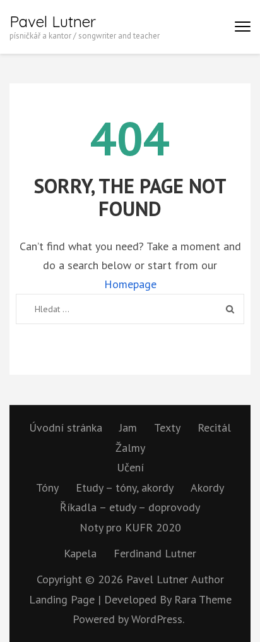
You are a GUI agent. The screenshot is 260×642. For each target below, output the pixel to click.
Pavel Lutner (52, 21)
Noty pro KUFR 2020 (130, 527)
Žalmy (130, 447)
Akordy (207, 487)
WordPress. (157, 619)
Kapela (80, 553)
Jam (128, 427)
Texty (167, 427)
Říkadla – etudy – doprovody (130, 507)
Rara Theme (203, 599)
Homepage (130, 284)
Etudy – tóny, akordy (125, 487)
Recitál (214, 427)
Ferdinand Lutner (155, 553)
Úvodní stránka (65, 427)
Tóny (47, 487)
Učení (130, 467)
